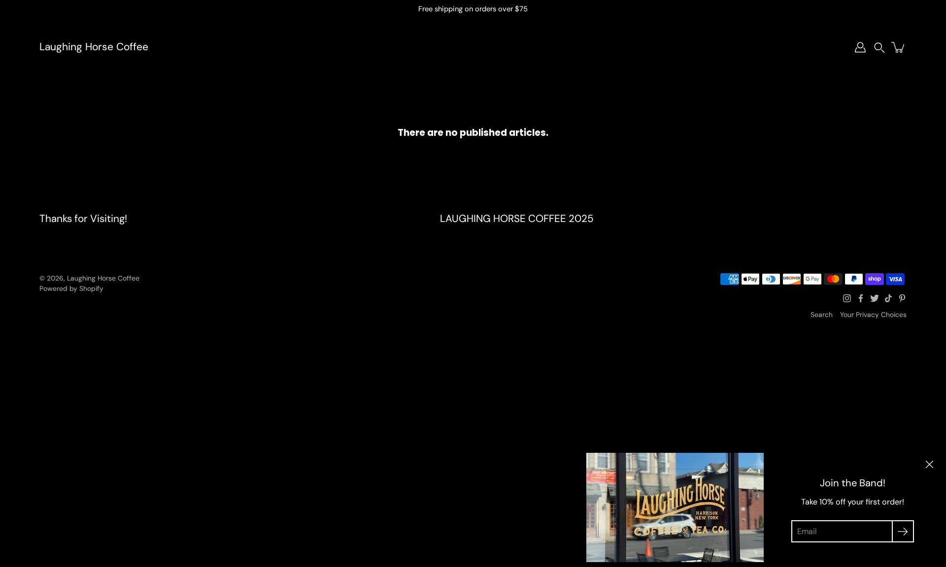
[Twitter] (874, 298)
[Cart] (899, 47)
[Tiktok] (888, 298)
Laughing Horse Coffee (93, 47)
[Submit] (903, 531)
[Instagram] (847, 298)
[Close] (929, 464)
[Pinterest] (902, 298)
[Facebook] (860, 298)
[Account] (860, 47)
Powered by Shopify (71, 288)
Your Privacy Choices (873, 314)
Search (822, 314)
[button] (879, 47)
